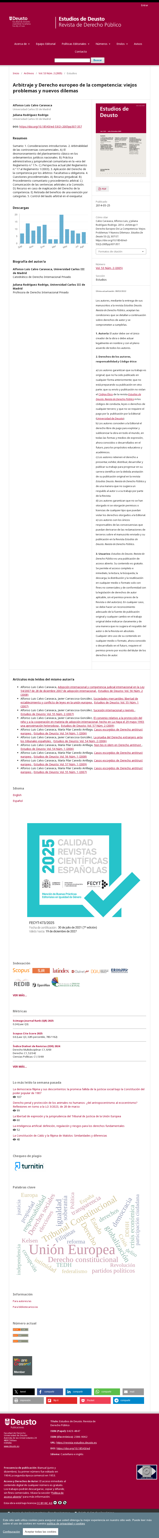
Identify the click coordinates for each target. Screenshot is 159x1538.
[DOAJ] (100, 974)
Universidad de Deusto (110, 418)
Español (18, 801)
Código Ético (106, 394)
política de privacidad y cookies (66, 1523)
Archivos (29, 73)
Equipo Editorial (45, 44)
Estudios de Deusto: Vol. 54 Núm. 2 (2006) (80, 741)
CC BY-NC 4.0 (44, 1503)
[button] (24, 1391)
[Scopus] (22, 974)
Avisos (138, 44)
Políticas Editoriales (74, 44)
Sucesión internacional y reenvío (114, 710)
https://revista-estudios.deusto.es (76, 1442)
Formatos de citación (110, 251)
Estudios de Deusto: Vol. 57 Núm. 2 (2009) (87, 725)
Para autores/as (22, 1301)
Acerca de (21, 44)
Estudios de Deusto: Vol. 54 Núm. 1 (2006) (60, 733)
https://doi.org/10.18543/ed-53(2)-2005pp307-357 (50, 126)
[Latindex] (61, 974)
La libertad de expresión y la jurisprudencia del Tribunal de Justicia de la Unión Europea (67, 1116)
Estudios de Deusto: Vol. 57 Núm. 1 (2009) (60, 764)
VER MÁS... (20, 995)
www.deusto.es (11, 1446)
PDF (103, 189)
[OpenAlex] (41, 988)
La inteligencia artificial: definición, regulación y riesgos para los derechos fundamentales (68, 1126)
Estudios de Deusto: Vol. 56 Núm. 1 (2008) (60, 756)
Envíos (121, 44)
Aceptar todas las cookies (40, 1531)
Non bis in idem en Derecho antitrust (118, 745)
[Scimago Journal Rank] (41, 974)
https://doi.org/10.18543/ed (73, 1448)
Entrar (144, 5)
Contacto (81, 51)
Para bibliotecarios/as (25, 1307)
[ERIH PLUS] (120, 974)
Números (102, 44)
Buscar (97, 60)
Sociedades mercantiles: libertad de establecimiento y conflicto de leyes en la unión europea (79, 700)
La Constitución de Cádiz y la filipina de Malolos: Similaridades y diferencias (60, 1135)
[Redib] (22, 988)
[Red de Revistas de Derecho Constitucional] (66, 988)
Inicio (16, 73)
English (17, 795)
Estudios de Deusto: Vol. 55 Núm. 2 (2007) (47, 714)
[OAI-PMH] (147, 1478)
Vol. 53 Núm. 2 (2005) (50, 73)
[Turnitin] (29, 1171)
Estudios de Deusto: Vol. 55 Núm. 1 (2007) (60, 772)
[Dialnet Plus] (81, 974)
